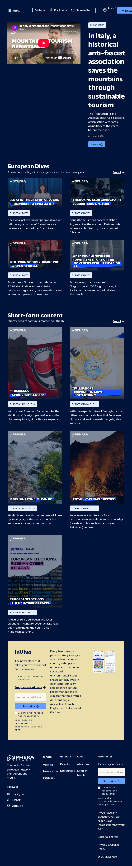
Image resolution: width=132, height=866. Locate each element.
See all (117, 172)
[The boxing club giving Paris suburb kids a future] (97, 193)
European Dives (19, 213)
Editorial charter (108, 836)
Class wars (97, 25)
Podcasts (60, 10)
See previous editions (28, 687)
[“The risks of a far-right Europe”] (35, 363)
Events (65, 764)
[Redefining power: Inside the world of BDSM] (35, 255)
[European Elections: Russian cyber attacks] (35, 571)
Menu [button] (16, 10)
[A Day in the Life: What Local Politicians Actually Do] (35, 193)
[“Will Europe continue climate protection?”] (97, 363)
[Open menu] (10, 10)
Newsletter (83, 10)
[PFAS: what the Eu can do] (35, 467)
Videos (40, 10)
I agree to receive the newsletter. (30, 714)
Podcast (49, 777)
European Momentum (22, 404)
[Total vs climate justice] (97, 467)
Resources (67, 770)
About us (83, 764)
